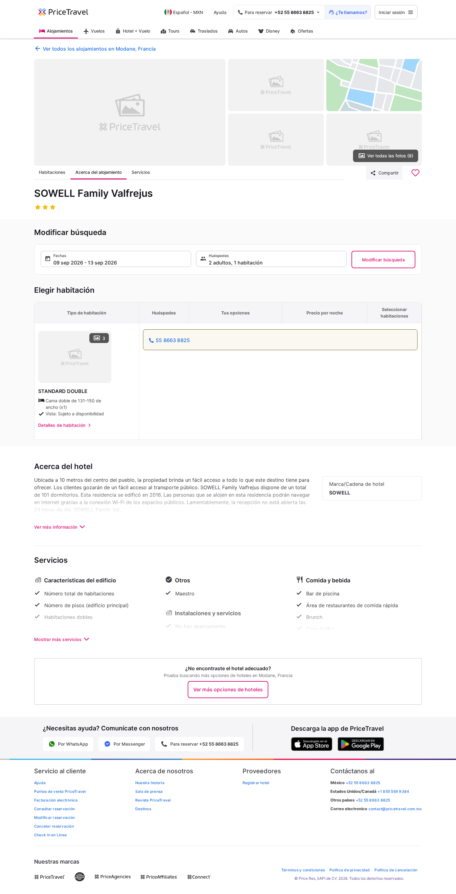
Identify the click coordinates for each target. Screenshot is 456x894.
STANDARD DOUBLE (62, 391)
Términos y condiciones (303, 870)
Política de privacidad (349, 870)
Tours (174, 31)
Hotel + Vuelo (136, 31)
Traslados (208, 31)
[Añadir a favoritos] (415, 173)
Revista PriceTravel (153, 800)
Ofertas (305, 31)
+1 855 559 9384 (393, 791)
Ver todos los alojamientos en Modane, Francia (99, 49)
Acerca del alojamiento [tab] (98, 172)
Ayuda (220, 12)
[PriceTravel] (67, 12)
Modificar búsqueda (383, 259)
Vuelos (98, 31)
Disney (273, 31)
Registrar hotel (256, 782)
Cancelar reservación (54, 826)
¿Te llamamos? (351, 12)
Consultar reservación (54, 808)
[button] (116, 259)
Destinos (143, 808)
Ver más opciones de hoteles (228, 689)
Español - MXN (188, 12)
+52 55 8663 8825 (373, 800)
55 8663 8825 (173, 340)
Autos (242, 31)
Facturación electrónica (56, 800)
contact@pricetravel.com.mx (395, 808)
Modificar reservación (54, 817)
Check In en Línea (50, 835)
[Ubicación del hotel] (374, 85)
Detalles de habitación (61, 425)
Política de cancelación (395, 870)
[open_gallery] (130, 112)
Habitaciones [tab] (52, 172)
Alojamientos (60, 31)
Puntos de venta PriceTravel (60, 791)
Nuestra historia (149, 782)
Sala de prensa (149, 791)
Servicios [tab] (141, 172)
